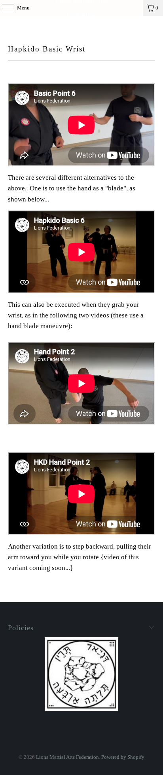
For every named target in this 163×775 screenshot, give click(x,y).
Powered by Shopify (122, 757)
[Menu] (4, 8)
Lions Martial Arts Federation (81, 8)
